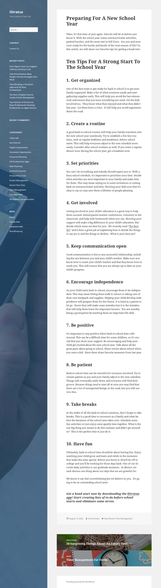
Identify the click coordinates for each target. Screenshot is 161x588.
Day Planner (15, 142)
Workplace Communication (21, 199)
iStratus (16, 11)
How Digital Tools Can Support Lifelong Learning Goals (23, 68)
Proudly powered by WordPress (80, 581)
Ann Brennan (94, 518)
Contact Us (14, 48)
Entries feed (14, 222)
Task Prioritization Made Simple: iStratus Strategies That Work (23, 77)
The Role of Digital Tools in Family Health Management (21, 96)
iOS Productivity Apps (19, 161)
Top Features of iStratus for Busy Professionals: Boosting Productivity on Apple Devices (22, 105)
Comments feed (16, 226)
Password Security (17, 171)
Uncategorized (15, 194)
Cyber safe (14, 138)
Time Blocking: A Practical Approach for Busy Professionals (21, 87)
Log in (12, 217)
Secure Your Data (17, 185)
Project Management (18, 180)
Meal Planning (15, 166)
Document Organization (20, 152)
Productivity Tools (17, 175)
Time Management (17, 190)
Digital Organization (18, 147)
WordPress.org (15, 231)
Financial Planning (18, 157)
